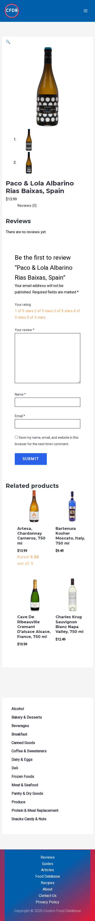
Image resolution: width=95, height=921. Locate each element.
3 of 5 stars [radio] (63, 311)
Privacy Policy (47, 902)
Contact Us (47, 895)
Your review (24, 330)
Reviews (48, 857)
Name (20, 394)
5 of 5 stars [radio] (36, 317)
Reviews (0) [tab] (27, 205)
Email (20, 416)
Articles (47, 870)
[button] (8, 42)
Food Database (47, 876)
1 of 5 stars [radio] (24, 311)
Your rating (23, 304)
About (47, 889)
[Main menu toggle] (85, 11)
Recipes (47, 883)
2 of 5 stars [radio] (43, 311)
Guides (47, 864)
